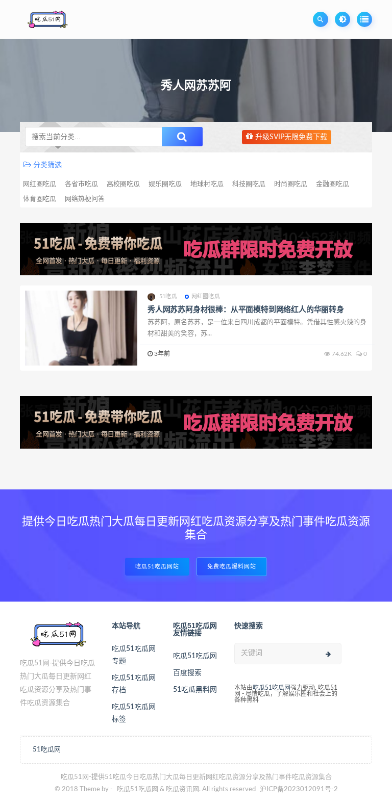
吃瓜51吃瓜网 (195, 656)
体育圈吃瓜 (39, 199)
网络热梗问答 (85, 199)
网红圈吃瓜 (39, 184)
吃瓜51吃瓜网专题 (134, 655)
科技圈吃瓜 (248, 184)
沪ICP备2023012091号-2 (299, 789)
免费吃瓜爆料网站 (231, 566)
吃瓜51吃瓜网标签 (134, 713)
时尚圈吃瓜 (290, 184)
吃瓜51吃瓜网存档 (134, 684)
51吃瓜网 (47, 749)
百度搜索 (187, 673)
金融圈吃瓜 (332, 184)
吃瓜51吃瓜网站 (157, 566)
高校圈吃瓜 (123, 184)
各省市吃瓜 (81, 184)
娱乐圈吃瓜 (165, 184)
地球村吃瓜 (207, 184)
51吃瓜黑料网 (195, 689)
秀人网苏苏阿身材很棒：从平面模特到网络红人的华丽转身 (246, 310)
